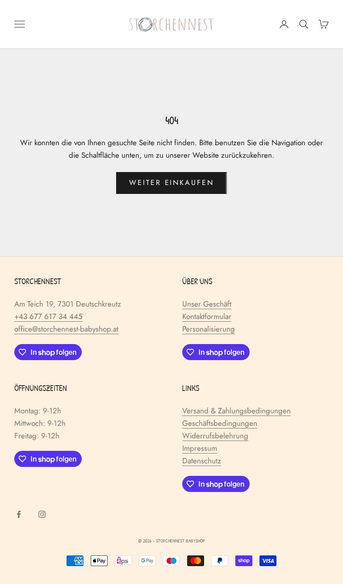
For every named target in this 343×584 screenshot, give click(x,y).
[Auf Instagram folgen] (42, 514)
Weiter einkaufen (171, 182)
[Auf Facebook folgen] (18, 514)
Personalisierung (208, 329)
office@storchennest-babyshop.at (66, 329)
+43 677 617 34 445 (48, 316)
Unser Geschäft (206, 303)
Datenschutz (201, 460)
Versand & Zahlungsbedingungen (236, 410)
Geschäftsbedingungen (219, 423)
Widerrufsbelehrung (215, 435)
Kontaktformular (206, 316)
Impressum (199, 448)
